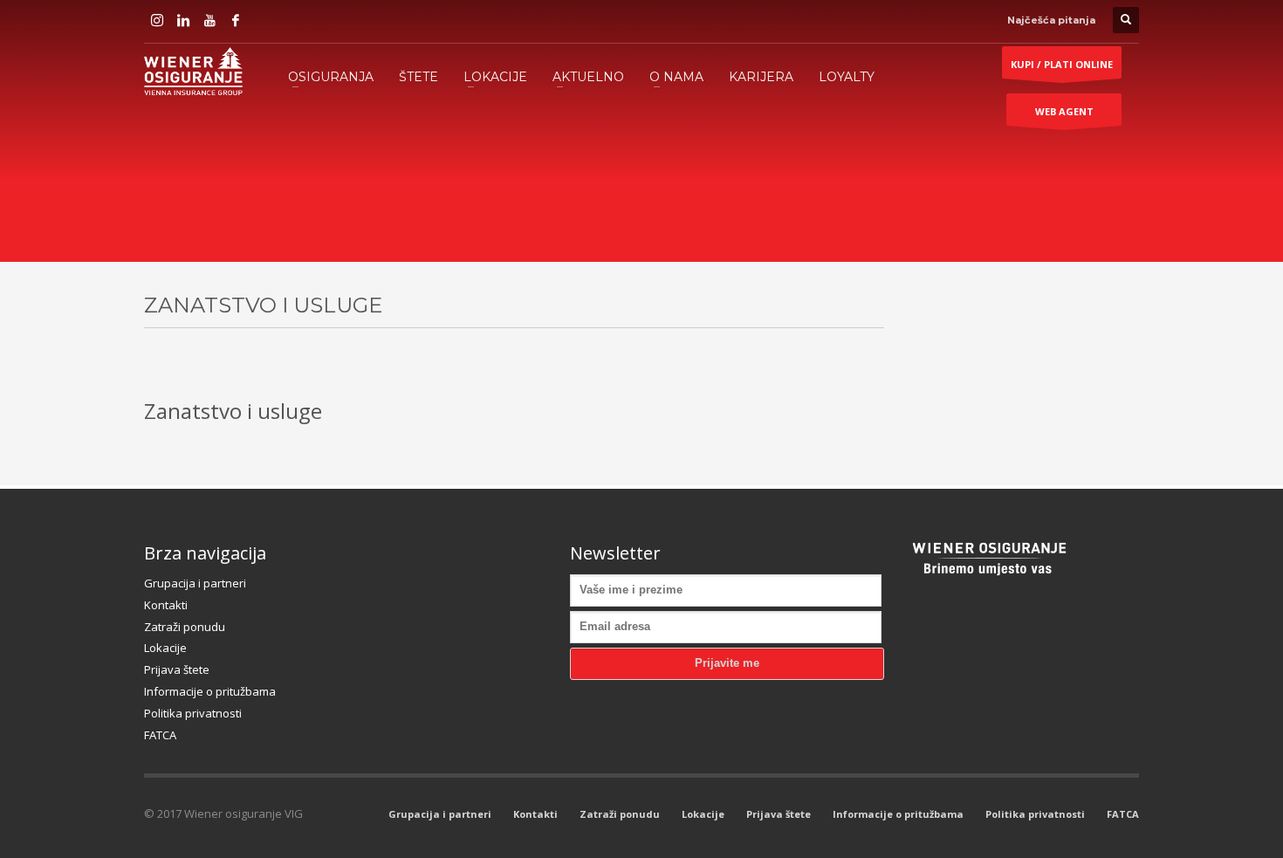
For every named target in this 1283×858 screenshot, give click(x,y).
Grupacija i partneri (195, 583)
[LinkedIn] (183, 20)
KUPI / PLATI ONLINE (1062, 64)
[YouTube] (209, 20)
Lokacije (165, 648)
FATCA (160, 735)
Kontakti (166, 605)
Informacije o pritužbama (210, 691)
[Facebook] (236, 20)
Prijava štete (176, 669)
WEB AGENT (1064, 111)
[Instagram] (157, 20)
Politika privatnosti (193, 713)
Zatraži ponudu (184, 627)
